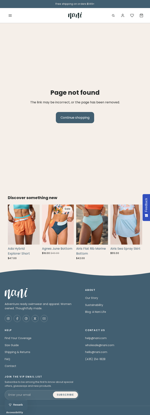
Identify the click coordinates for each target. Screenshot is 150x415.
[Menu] (10, 15)
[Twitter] (35, 318)
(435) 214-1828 (95, 359)
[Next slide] (35, 224)
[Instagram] (8, 318)
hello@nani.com (96, 352)
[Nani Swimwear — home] (75, 15)
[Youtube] (44, 318)
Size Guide (12, 345)
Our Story (91, 298)
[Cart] (141, 15)
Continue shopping (75, 117)
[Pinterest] (26, 318)
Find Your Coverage (18, 338)
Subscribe (65, 394)
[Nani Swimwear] (42, 293)
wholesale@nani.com (99, 345)
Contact (10, 366)
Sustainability (94, 305)
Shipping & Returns (17, 352)
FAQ (7, 359)
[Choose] (33, 238)
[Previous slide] (12, 224)
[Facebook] (17, 318)
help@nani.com (96, 338)
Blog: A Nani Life (95, 312)
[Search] (113, 15)
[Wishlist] (132, 15)
